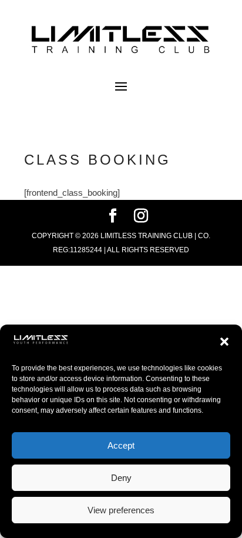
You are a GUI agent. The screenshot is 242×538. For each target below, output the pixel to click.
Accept (121, 445)
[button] (224, 341)
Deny (121, 478)
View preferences (121, 510)
